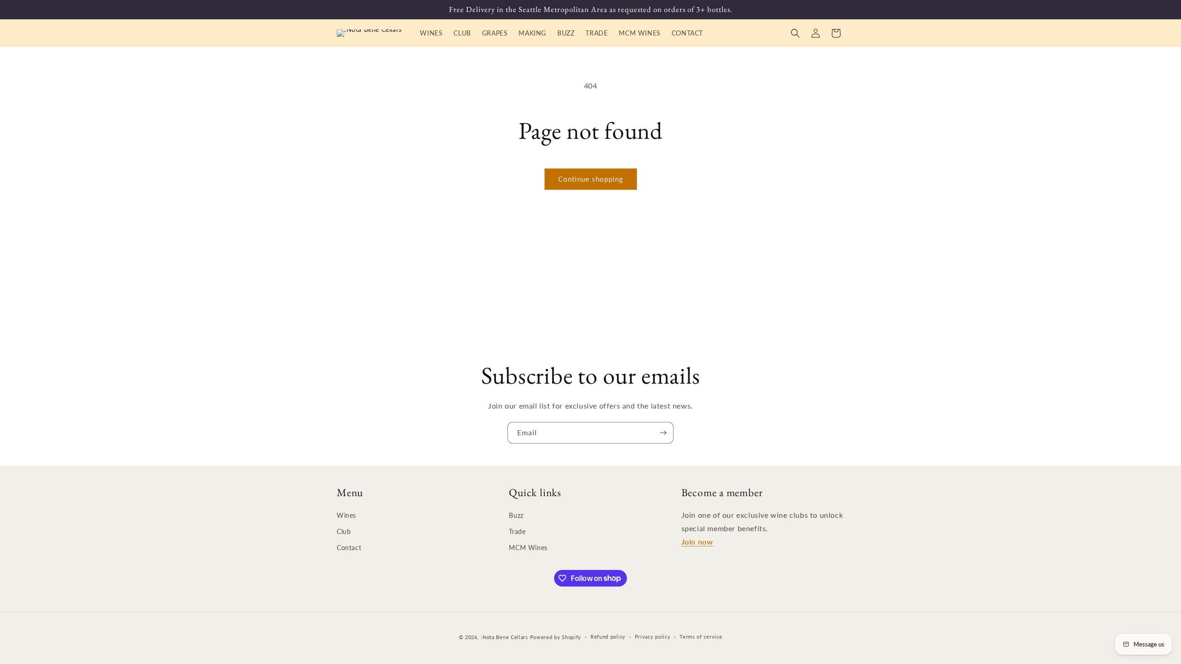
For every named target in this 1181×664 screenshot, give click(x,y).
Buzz (516, 515)
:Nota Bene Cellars (505, 637)
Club (344, 531)
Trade (517, 531)
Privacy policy (653, 637)
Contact (349, 547)
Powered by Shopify (556, 637)
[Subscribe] (663, 433)
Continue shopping (590, 179)
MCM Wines (528, 547)
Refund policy (608, 637)
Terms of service (701, 637)
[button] (795, 33)
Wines (346, 515)
